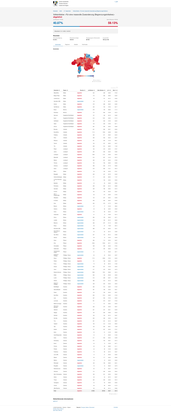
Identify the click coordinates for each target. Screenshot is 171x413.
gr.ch (117, 1)
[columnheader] (58, 90)
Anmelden (116, 407)
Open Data (55, 410)
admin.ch (55, 401)
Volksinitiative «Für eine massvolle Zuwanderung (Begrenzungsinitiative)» (90, 11)
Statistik (76, 44)
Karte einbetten (97, 80)
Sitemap (60, 410)
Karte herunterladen (97, 81)
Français (83, 407)
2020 (61, 11)
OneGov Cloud (56, 409)
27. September (67, 11)
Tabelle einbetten (113, 394)
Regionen (67, 44)
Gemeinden (58, 44)
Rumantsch (92, 407)
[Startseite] (60, 3)
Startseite (55, 11)
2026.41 (62, 409)
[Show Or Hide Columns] (117, 87)
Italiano (87, 407)
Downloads (84, 44)
